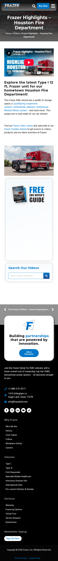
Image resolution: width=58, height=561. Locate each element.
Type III (9, 468)
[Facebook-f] (6, 410)
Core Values (11, 435)
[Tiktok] (29, 410)
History (9, 430)
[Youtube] (23, 410)
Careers (9, 447)
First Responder (13, 472)
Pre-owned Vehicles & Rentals (20, 489)
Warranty (10, 505)
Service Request (13, 518)
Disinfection (11, 522)
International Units (14, 485)
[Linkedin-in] (17, 410)
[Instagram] (12, 410)
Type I (8, 463)
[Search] (46, 276)
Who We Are (11, 426)
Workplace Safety (14, 443)
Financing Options (14, 509)
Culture (9, 439)
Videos (16, 33)
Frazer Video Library (23, 125)
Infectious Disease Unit (16, 480)
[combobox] (25, 276)
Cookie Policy (34, 558)
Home (8, 33)
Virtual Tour (11, 513)
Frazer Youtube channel (15, 129)
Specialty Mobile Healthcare (18, 476)
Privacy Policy (21, 558)
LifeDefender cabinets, (24, 107)
